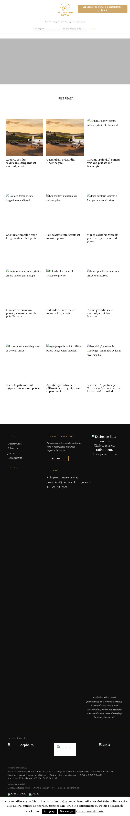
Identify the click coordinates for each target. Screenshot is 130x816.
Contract (44, 772)
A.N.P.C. (84, 775)
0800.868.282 (50, 778)
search (92, 28)
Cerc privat (15, 457)
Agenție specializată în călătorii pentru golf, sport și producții (63, 388)
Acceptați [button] (49, 811)
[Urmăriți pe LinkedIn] (18, 474)
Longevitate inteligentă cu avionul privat (63, 236)
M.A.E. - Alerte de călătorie (63, 775)
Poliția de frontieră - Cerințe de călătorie (27, 775)
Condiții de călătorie (64, 772)
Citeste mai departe (90, 811)
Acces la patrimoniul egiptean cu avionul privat (23, 387)
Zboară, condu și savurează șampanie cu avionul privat (21, 163)
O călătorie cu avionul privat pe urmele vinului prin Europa (21, 313)
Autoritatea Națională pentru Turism (25, 778)
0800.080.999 (95, 775)
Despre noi (14, 443)
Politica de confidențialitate (21, 772)
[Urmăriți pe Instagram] (13, 474)
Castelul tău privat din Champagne (60, 161)
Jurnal (11, 453)
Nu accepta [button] (66, 811)
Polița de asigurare (69, 788)
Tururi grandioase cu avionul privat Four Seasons (100, 313)
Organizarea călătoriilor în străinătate (95, 772)
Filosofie (13, 448)
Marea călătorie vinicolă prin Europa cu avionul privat (102, 238)
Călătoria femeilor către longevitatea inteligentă (21, 236)
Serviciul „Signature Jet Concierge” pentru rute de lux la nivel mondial (104, 388)
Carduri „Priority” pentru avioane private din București (103, 163)
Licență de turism (19, 788)
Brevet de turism (44, 788)
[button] (4, 9)
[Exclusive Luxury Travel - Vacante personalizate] (65, 9)
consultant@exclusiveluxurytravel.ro (70, 482)
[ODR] (34, 796)
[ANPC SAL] (17, 796)
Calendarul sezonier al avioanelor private (61, 312)
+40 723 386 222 (57, 487)
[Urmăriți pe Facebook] (9, 474)
